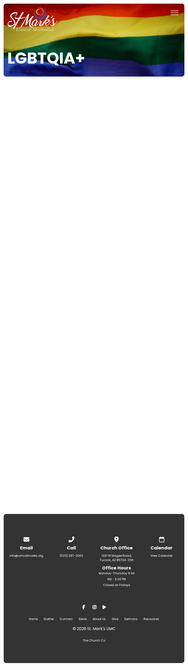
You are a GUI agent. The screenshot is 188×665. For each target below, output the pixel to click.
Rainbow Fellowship (78, 461)
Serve (83, 619)
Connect (66, 619)
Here (96, 211)
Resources (151, 619)
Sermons (131, 619)
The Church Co (94, 640)
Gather (49, 619)
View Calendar (162, 556)
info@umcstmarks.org (26, 556)
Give (115, 619)
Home (33, 619)
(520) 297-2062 (71, 556)
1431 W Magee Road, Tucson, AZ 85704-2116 (116, 558)
